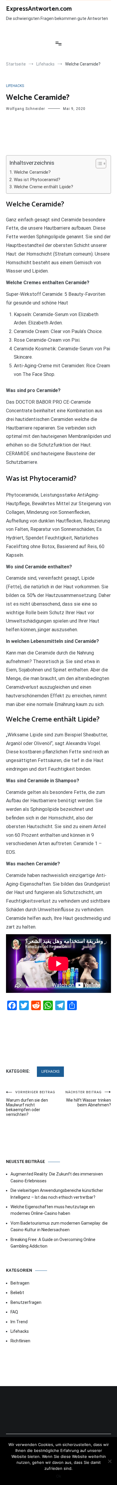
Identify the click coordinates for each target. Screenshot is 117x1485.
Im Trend (19, 1321)
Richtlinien (20, 1340)
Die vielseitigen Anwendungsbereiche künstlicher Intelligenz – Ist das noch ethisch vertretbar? (56, 1193)
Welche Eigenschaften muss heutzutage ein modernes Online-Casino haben (52, 1210)
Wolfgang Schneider (25, 109)
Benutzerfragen (25, 1302)
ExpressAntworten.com (39, 9)
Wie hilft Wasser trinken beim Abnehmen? (88, 1098)
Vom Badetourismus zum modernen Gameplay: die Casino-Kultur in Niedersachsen (59, 1226)
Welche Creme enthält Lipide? (43, 186)
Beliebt (17, 1292)
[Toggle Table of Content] (98, 163)
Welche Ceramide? (32, 172)
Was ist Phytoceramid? (37, 179)
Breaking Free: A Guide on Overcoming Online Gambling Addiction (52, 1242)
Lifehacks (15, 86)
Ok (58, 1476)
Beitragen (19, 1283)
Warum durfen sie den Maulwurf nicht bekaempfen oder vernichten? (30, 1103)
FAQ (14, 1312)
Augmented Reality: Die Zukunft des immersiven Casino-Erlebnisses (56, 1177)
